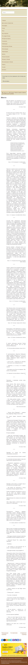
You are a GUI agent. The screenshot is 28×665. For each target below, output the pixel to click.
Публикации (4, 43)
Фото (3, 30)
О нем (3, 28)
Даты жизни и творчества (7, 23)
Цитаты (3, 54)
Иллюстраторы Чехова (7, 46)
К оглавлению (14, 633)
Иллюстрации (5, 48)
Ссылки (3, 67)
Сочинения (4, 41)
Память (3, 64)
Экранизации (5, 51)
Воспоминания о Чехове (7, 61)
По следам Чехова (6, 36)
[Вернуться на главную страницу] (14, 3)
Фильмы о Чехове (6, 59)
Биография (4, 25)
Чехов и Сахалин (6, 56)
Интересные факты (6, 38)
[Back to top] (25, 662)
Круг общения (5, 33)
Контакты (4, 69)
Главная (4, 20)
